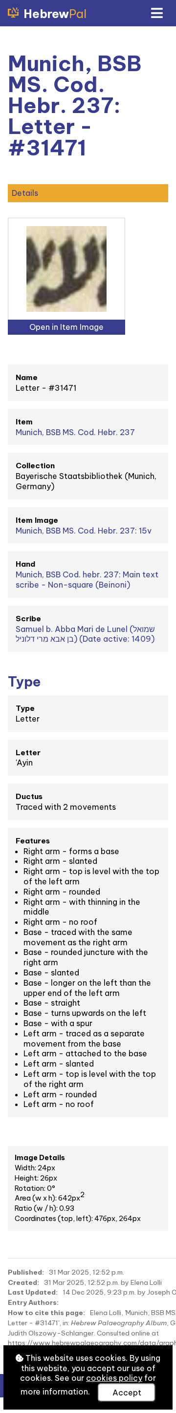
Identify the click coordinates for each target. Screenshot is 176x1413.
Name (27, 377)
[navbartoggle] (156, 13)
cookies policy (114, 1378)
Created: (23, 1282)
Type (25, 708)
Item (24, 421)
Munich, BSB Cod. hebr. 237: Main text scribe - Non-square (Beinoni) (87, 580)
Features (33, 840)
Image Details (40, 1157)
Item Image (37, 520)
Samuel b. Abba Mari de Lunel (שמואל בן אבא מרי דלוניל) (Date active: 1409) (85, 634)
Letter (28, 752)
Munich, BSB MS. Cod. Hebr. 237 (75, 432)
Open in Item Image (66, 327)
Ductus (29, 796)
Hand (25, 564)
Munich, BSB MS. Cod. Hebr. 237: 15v (84, 530)
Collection (35, 465)
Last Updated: (33, 1292)
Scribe (28, 618)
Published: (26, 1272)
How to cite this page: (46, 1312)
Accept (126, 1392)
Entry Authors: (33, 1302)
